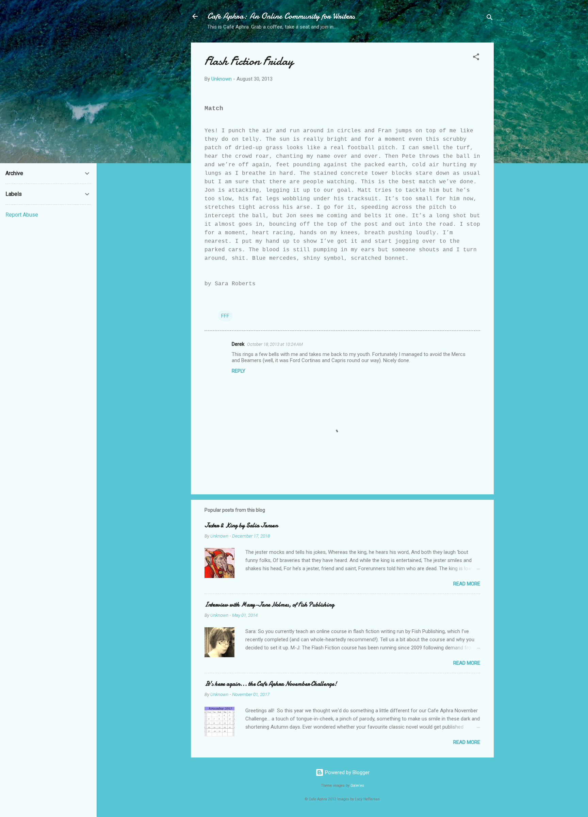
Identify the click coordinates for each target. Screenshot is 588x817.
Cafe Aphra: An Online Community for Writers (281, 16)
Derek (238, 344)
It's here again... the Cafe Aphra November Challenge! (271, 684)
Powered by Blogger (347, 772)
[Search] (490, 18)
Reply (238, 371)
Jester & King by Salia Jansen (241, 525)
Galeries (357, 785)
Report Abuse (21, 214)
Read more (466, 584)
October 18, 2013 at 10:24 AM (275, 344)
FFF (225, 316)
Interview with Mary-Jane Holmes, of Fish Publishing (269, 604)
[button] (476, 58)
